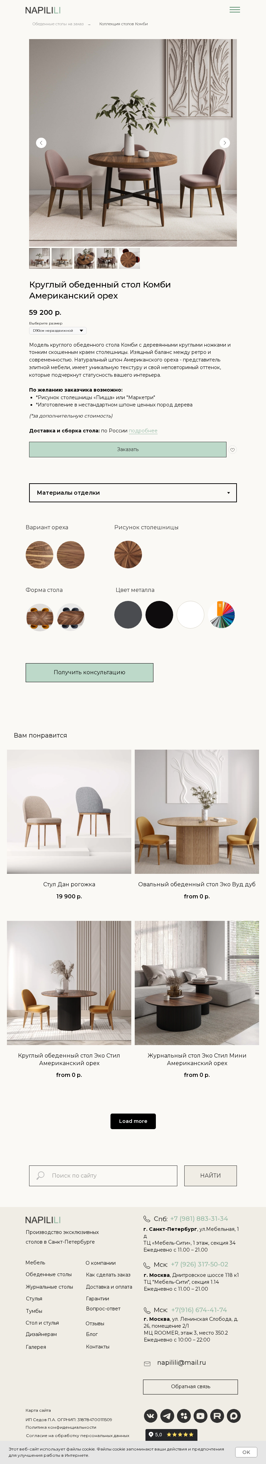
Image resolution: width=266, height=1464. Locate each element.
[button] (39, 555)
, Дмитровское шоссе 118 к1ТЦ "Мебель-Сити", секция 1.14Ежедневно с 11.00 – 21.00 (191, 1282)
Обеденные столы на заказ (58, 23)
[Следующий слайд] (225, 143)
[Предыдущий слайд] (41, 143)
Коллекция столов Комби (123, 23)
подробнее (143, 431)
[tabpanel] (133, 620)
